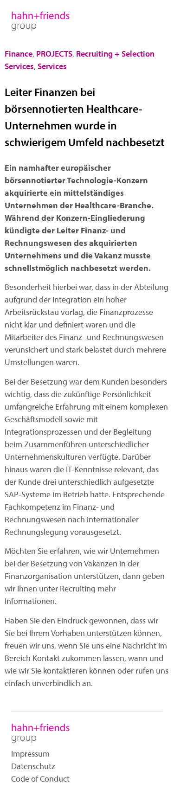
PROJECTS (54, 53)
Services (52, 66)
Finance (18, 53)
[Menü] (150, 20)
